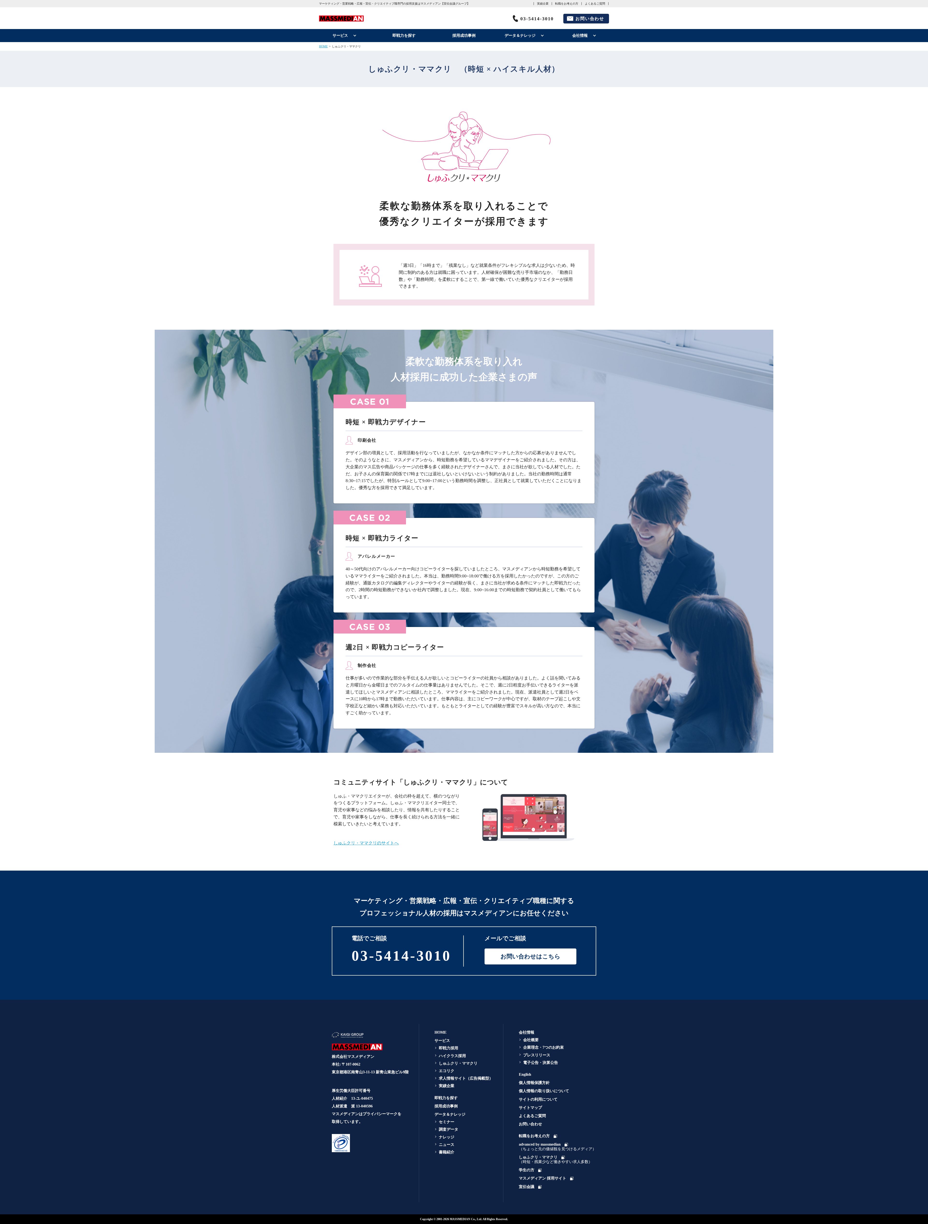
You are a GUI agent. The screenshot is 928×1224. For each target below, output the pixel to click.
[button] (369, 1143)
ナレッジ (446, 1137)
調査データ (448, 1129)
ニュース (446, 1144)
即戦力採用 (448, 1048)
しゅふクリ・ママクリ (458, 1063)
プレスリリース (536, 1055)
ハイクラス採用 (452, 1056)
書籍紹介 (446, 1152)
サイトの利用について (538, 1099)
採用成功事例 (464, 35)
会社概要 (531, 1040)
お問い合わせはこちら (530, 956)
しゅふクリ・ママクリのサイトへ (366, 843)
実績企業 (543, 3)
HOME (323, 46)
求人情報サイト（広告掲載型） (466, 1078)
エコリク (446, 1071)
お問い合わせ (589, 18)
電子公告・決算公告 (540, 1062)
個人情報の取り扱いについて (544, 1091)
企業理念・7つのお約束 (543, 1047)
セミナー (446, 1122)
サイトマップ (530, 1107)
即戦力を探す (404, 35)
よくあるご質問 (595, 3)
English (525, 1074)
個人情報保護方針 (534, 1083)
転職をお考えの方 (566, 3)
